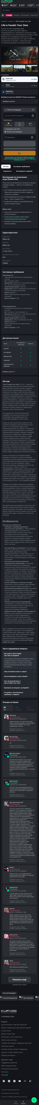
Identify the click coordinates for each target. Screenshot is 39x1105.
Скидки (8, 15)
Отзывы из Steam (10, 702)
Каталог (11, 21)
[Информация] (32, 115)
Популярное (25, 15)
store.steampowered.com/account (15, 219)
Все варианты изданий (24, 171)
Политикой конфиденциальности (24, 159)
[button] (19, 110)
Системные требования (21, 166)
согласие (30, 158)
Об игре (6, 166)
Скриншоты (7, 171)
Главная (3, 21)
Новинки (17, 15)
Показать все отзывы (19, 984)
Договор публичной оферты (16, 158)
